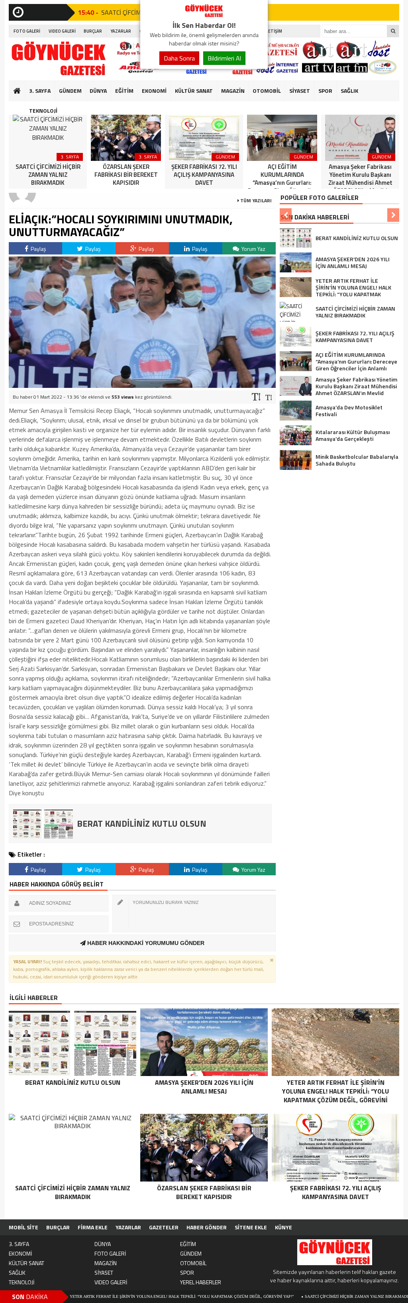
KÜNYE (283, 1227)
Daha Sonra (179, 58)
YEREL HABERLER (200, 1282)
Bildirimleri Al (224, 58)
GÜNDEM (70, 90)
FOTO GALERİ (27, 31)
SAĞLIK (349, 90)
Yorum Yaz (252, 249)
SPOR (325, 90)
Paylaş (37, 249)
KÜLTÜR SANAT (194, 90)
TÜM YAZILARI (255, 200)
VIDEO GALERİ (62, 31)
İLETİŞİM (273, 31)
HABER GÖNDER (206, 1227)
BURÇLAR (93, 31)
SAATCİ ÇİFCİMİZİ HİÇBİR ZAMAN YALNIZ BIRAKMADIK (313, 1296)
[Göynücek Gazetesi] (204, 15)
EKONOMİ (154, 90)
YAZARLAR (120, 31)
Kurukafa (21, 106)
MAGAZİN (233, 90)
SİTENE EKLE (251, 1227)
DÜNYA (98, 90)
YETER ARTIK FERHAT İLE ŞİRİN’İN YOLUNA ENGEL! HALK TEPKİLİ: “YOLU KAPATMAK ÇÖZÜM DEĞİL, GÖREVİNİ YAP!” (137, 1296)
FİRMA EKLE (93, 1227)
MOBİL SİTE (23, 1227)
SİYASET (299, 90)
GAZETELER (163, 1227)
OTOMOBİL (267, 90)
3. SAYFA (40, 90)
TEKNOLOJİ (43, 110)
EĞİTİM (124, 90)
